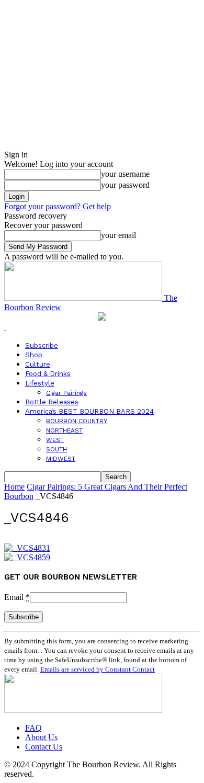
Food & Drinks (48, 374)
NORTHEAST (64, 430)
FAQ (33, 727)
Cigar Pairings (66, 392)
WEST (55, 440)
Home (14, 486)
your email (118, 235)
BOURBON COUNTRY (76, 421)
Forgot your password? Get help (57, 206)
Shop (33, 355)
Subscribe (41, 345)
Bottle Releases (51, 402)
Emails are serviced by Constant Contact (97, 669)
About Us (41, 737)
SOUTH (56, 449)
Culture (37, 364)
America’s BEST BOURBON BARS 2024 (89, 411)
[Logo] (5, 327)
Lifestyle (39, 383)
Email (17, 597)
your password (125, 184)
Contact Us (43, 746)
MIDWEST (60, 458)
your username (125, 173)
